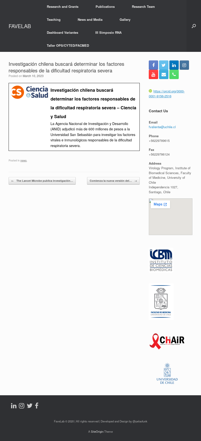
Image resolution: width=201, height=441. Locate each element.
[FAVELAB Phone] (174, 74)
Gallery (125, 19)
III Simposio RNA (108, 32)
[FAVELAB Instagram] (184, 65)
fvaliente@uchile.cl (162, 126)
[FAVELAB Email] (163, 74)
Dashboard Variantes (62, 32)
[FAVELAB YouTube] (153, 74)
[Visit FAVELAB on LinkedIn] (13, 406)
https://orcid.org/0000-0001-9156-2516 (167, 93)
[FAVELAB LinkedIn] (174, 65)
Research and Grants (62, 6)
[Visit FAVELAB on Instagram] (21, 406)
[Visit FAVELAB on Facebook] (36, 406)
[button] (194, 26)
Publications (105, 6)
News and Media (90, 19)
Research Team (143, 6)
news (23, 160)
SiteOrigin (97, 431)
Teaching (54, 19)
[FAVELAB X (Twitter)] (163, 65)
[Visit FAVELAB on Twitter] (30, 406)
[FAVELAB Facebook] (153, 65)
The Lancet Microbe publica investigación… (42, 180)
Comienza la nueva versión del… (113, 180)
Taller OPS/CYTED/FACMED (68, 45)
